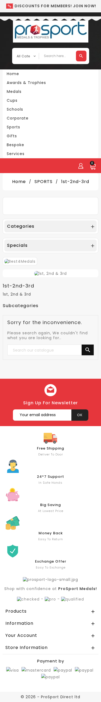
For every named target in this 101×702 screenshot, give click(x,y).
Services (16, 153)
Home (13, 73)
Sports (13, 127)
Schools (15, 109)
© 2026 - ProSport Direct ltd (50, 697)
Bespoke (15, 145)
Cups (12, 100)
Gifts (12, 136)
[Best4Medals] (20, 261)
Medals (14, 91)
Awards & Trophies (26, 82)
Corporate (18, 118)
